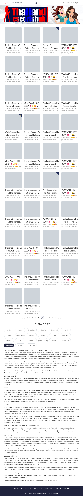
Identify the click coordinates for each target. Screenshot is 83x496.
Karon (43, 335)
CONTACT (48, 488)
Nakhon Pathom (43, 340)
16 (52, 317)
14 (46, 317)
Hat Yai (66, 330)
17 (55, 317)
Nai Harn (31, 340)
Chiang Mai (43, 330)
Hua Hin (9, 335)
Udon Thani (31, 345)
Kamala (31, 335)
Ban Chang (9, 330)
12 (38, 317)
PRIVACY (58, 488)
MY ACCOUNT (26, 488)
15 (49, 317)
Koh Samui (9, 340)
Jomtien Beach (20, 335)
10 (32, 317)
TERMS (66, 488)
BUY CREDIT (38, 488)
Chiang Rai (54, 330)
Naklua (54, 340)
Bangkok (20, 330)
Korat (20, 340)
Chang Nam (31, 330)
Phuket (20, 345)
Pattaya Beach (9, 345)
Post (63, 2)
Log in (76, 2)
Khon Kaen (65, 335)
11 (35, 317)
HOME (16, 488)
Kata (54, 335)
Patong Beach (66, 340)
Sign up (69, 2)
